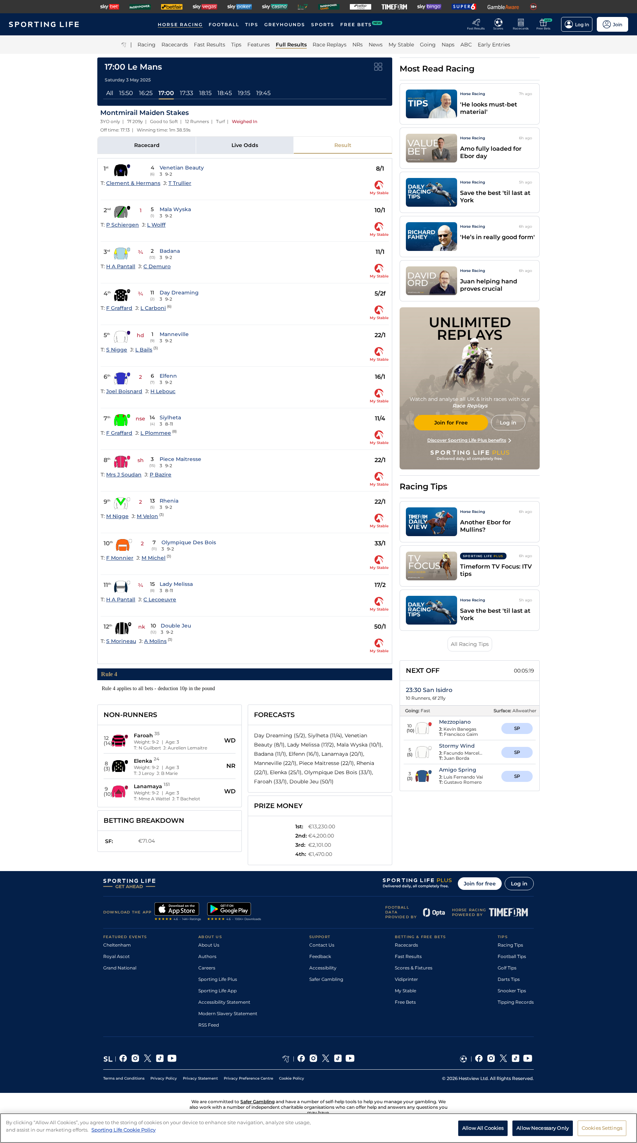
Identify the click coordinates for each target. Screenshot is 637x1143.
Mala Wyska (175, 209)
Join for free (480, 883)
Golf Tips (507, 968)
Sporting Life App (217, 990)
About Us (208, 945)
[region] (318, 1128)
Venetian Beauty (182, 167)
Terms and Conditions (124, 1078)
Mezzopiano (455, 722)
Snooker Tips (512, 990)
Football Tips (512, 956)
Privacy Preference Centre (248, 1078)
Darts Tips (509, 979)
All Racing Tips (470, 644)
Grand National (119, 968)
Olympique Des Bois (188, 542)
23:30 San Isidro (429, 689)
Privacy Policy (163, 1078)
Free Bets (405, 1002)
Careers (206, 968)
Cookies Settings (602, 1127)
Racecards (406, 945)
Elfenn (168, 376)
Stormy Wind (457, 745)
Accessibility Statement (224, 1002)
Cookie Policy (291, 1078)
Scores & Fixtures (413, 968)
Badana (170, 251)
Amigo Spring (457, 769)
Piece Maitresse (180, 459)
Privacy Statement (200, 1078)
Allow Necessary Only (542, 1127)
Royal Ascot (116, 956)
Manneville (174, 334)
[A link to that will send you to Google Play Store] (234, 912)
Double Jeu (176, 625)
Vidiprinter (406, 979)
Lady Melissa (176, 584)
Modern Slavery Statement (227, 1013)
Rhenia (169, 500)
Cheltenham (117, 945)
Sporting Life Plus (217, 979)
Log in (519, 883)
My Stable (405, 990)
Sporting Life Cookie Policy (123, 1129)
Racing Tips (510, 945)
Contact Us (321, 945)
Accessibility (323, 968)
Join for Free (451, 422)
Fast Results (408, 956)
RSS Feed (208, 1025)
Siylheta (170, 417)
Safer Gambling (326, 979)
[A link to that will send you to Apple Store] (177, 912)
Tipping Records (516, 1002)
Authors (207, 956)
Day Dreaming (179, 292)
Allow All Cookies (483, 1127)
